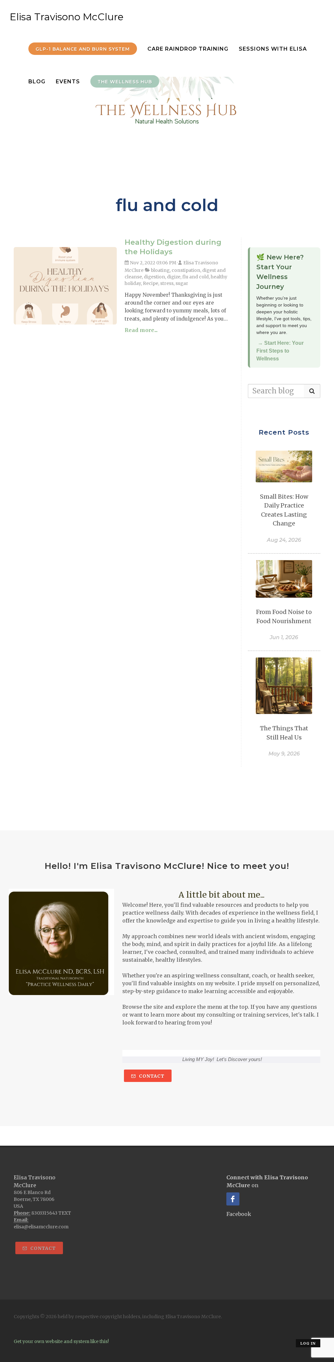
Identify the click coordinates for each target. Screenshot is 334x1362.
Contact (151, 1076)
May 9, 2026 (284, 754)
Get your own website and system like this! (61, 1341)
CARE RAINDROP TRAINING (187, 49)
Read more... (141, 330)
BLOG (36, 81)
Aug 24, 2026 (284, 540)
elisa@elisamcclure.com (41, 1227)
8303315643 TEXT (51, 1213)
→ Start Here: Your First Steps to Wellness (280, 350)
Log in (308, 1343)
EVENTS (68, 81)
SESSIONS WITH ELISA (273, 49)
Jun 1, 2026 (284, 637)
